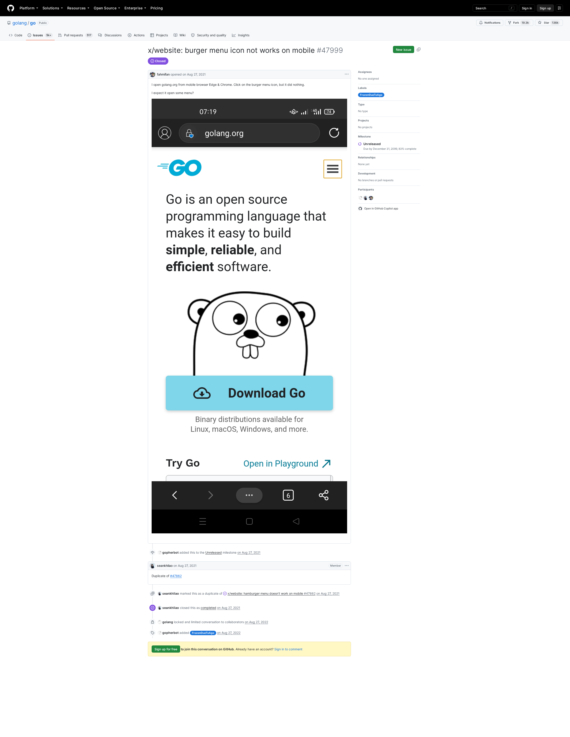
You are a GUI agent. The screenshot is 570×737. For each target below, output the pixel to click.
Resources (76, 8)
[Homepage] (10, 8)
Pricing (157, 8)
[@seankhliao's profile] (152, 565)
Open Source (105, 8)
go (33, 23)
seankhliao (165, 565)
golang (19, 23)
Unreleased (213, 552)
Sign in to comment (288, 649)
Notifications (492, 22)
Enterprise (133, 8)
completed (208, 608)
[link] (168, 552)
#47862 (176, 576)
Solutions (51, 8)
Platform (27, 8)
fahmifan (163, 74)
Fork (521, 22)
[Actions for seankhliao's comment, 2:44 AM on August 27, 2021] (347, 566)
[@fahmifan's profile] (152, 74)
